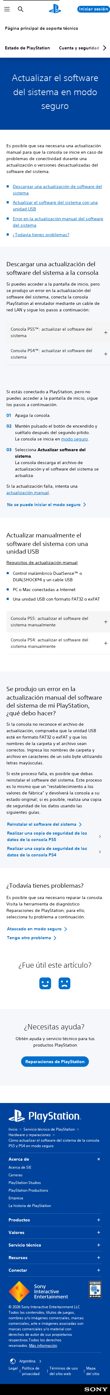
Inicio (13, 1129)
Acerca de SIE (20, 1167)
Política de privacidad (30, 1371)
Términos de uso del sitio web (64, 1371)
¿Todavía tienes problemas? (41, 234)
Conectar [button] (18, 1270)
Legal (13, 1368)
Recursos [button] (18, 1257)
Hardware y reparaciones (30, 1134)
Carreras (16, 1175)
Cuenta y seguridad (79, 48)
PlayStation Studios (25, 1182)
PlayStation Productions (28, 1190)
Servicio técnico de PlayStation (49, 1129)
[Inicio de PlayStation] (55, 9)
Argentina (27, 1361)
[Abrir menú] (7, 9)
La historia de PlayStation (30, 1205)
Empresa (16, 1198)
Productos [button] (19, 1220)
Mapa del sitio (92, 1371)
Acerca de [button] (19, 1159)
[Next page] (103, 48)
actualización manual (27, 492)
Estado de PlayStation (27, 48)
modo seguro (74, 439)
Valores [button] (16, 1232)
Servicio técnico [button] (25, 1245)
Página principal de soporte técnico (41, 28)
